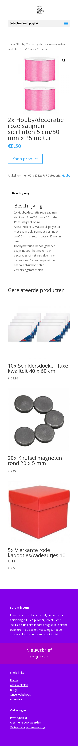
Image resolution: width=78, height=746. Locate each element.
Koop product (25, 158)
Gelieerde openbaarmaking (27, 727)
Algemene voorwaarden (25, 722)
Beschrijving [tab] (21, 193)
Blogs (13, 690)
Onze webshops (20, 694)
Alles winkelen (19, 685)
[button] (63, 60)
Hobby (21, 44)
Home (11, 44)
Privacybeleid (18, 718)
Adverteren (17, 699)
